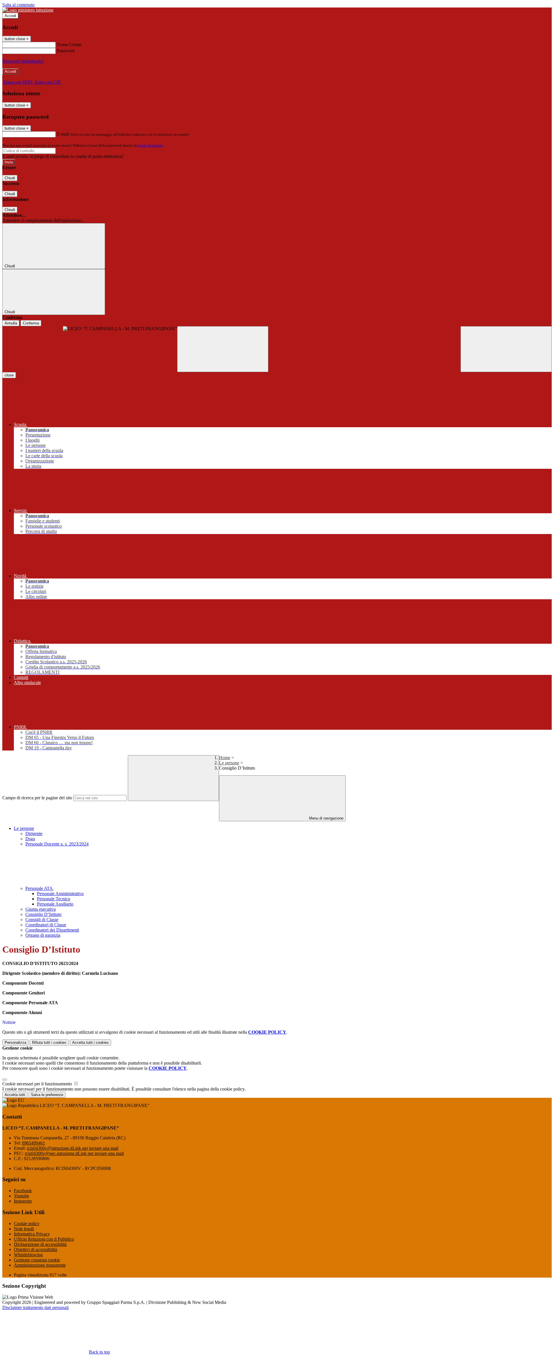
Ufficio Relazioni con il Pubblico (44, 1239)
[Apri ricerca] (506, 349)
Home (224, 757)
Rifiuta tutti (49, 1042)
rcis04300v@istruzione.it (72, 1148)
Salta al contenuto (18, 4)
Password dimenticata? (23, 61)
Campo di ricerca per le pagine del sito (37, 797)
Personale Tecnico (53, 898)
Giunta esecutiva (40, 909)
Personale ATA (39, 888)
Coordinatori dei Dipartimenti (52, 929)
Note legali (24, 1228)
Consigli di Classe (41, 919)
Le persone (229, 762)
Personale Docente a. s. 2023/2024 (57, 843)
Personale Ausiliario (55, 903)
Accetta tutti (90, 1042)
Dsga (30, 838)
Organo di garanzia (42, 935)
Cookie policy (27, 1223)
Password (65, 50)
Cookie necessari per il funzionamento (37, 1083)
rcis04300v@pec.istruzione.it (74, 1153)
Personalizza (15, 1042)
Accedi (10, 16)
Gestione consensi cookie (37, 1259)
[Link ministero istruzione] (27, 10)
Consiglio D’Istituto (43, 914)
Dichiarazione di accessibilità (40, 1244)
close (9, 375)
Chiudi (10, 178)
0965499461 (33, 1143)
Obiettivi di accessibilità (35, 1249)
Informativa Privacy (32, 1233)
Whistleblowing (28, 1254)
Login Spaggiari (150, 145)
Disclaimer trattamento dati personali (35, 1307)
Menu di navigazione (325, 818)
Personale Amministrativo (60, 893)
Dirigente (33, 833)
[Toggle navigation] (222, 349)
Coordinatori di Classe (45, 924)
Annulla (11, 323)
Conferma (31, 323)
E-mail (63, 134)
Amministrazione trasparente (40, 1265)
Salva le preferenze (47, 1095)
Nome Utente (69, 44)
